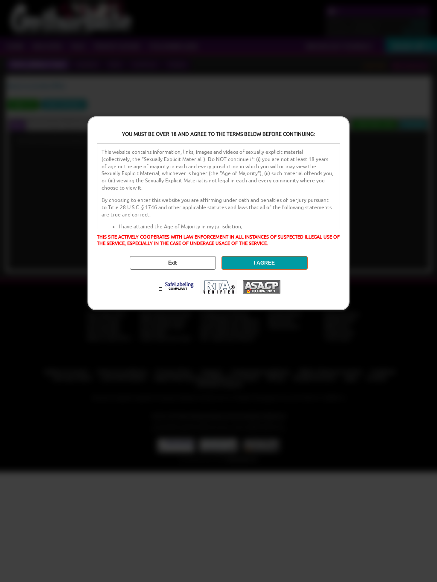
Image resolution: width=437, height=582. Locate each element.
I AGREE (264, 263)
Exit (172, 263)
